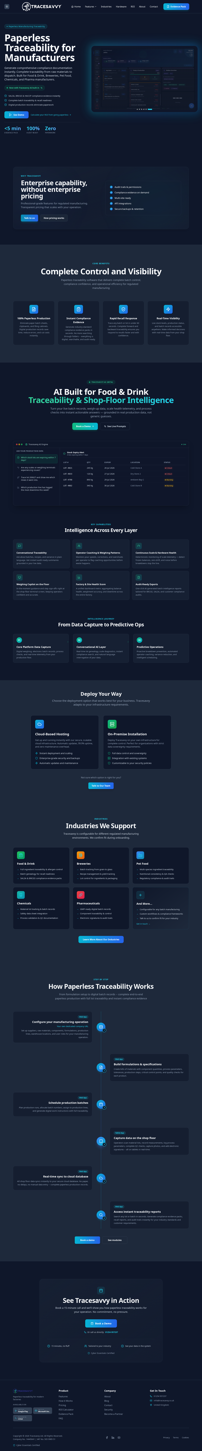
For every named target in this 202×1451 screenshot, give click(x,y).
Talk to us (29, 218)
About (142, 6)
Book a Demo (83, 426)
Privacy (166, 1437)
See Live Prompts (116, 426)
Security (108, 1409)
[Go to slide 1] (137, 109)
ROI (133, 6)
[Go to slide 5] (149, 109)
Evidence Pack (66, 1414)
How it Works (66, 1400)
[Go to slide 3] (145, 109)
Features (89, 6)
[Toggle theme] (6, 6)
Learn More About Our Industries (101, 939)
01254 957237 (111, 1332)
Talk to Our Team (101, 785)
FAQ (61, 1418)
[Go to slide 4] (147, 109)
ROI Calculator (66, 1409)
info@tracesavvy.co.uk (164, 1400)
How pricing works (54, 218)
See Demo (18, 114)
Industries (106, 6)
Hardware (121, 6)
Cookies (185, 1437)
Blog (106, 1400)
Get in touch (143, 923)
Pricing (62, 1405)
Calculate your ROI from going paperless (49, 114)
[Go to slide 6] (151, 109)
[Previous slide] (97, 79)
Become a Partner (113, 1414)
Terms (176, 1437)
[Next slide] (192, 79)
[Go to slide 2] (141, 109)
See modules (115, 1240)
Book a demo (87, 1240)
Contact (154, 6)
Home (77, 6)
